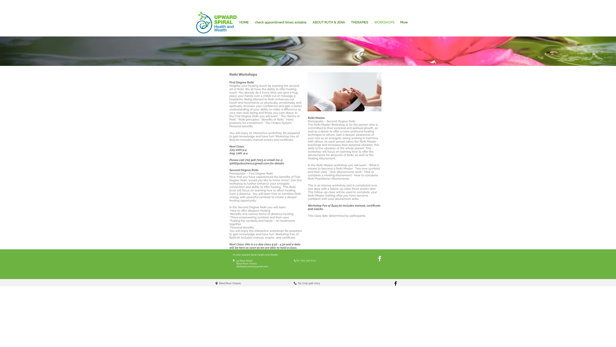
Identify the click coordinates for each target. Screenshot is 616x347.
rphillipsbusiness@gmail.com (249, 163)
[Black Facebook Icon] (395, 283)
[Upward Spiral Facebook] (379, 258)
